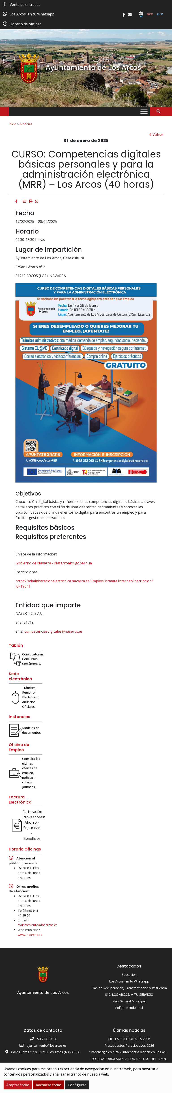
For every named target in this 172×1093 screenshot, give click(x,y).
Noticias (26, 124)
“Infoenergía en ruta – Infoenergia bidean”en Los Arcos (129, 1052)
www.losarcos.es (30, 935)
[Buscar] (160, 111)
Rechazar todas (49, 1084)
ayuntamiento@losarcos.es (38, 925)
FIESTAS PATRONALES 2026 (129, 1039)
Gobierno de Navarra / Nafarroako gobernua (53, 563)
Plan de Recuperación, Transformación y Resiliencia (129, 988)
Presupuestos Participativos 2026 (129, 1045)
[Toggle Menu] (144, 111)
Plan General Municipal (129, 1001)
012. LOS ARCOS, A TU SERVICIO (129, 994)
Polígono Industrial (129, 1008)
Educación (129, 974)
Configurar (77, 1084)
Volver (157, 134)
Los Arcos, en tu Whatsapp (129, 981)
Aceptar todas (18, 1084)
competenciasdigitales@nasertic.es (53, 631)
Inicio (12, 124)
